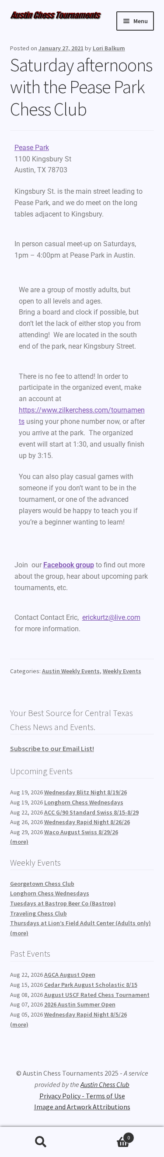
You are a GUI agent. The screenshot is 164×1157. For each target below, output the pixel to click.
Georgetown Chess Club (42, 884)
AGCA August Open (69, 975)
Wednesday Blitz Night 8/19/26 (85, 792)
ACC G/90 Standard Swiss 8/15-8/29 (91, 812)
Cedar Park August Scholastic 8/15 (90, 985)
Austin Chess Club (104, 1084)
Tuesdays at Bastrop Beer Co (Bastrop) (63, 903)
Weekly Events (122, 671)
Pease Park (31, 147)
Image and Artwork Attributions (82, 1106)
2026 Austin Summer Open (79, 1004)
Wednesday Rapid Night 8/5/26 (85, 1014)
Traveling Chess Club (38, 913)
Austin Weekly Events (71, 671)
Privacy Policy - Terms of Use (82, 1095)
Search (41, 1142)
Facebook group (68, 565)
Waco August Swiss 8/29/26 (81, 832)
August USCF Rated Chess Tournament (97, 995)
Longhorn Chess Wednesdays (83, 802)
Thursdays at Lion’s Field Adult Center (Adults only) (80, 923)
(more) (19, 842)
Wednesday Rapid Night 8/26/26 (87, 822)
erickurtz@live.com (111, 617)
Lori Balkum (109, 48)
